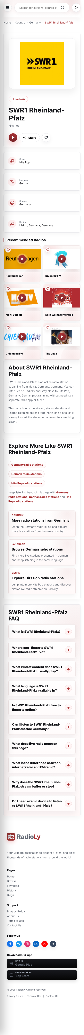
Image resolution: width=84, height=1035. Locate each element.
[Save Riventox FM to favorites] (47, 250)
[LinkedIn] (36, 944)
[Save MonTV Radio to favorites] (8, 288)
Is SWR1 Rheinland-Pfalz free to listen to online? (36, 707)
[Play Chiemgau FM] (22, 337)
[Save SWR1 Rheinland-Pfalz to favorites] (46, 137)
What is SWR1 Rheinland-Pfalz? (36, 631)
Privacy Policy (16, 911)
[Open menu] (8, 7)
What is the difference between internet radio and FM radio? (36, 765)
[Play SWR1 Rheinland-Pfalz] (13, 137)
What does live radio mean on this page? (34, 746)
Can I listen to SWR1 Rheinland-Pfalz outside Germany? (36, 726)
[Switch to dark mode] (76, 7)
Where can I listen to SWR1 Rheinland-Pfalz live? (32, 650)
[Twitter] (19, 944)
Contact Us (14, 925)
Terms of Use (15, 920)
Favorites (13, 885)
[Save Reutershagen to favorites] (8, 250)
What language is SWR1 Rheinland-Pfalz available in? (34, 688)
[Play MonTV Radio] (22, 298)
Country (20, 22)
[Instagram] (27, 944)
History (11, 890)
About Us (13, 916)
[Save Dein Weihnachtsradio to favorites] (47, 288)
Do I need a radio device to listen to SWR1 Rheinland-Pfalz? (37, 803)
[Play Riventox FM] (62, 259)
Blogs (10, 895)
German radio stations (26, 474)
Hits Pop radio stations (26, 483)
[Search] (62, 7)
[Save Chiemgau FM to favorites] (8, 327)
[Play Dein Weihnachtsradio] (62, 298)
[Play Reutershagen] (22, 259)
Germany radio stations (27, 464)
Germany (35, 22)
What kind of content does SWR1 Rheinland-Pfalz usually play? (37, 669)
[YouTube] (44, 944)
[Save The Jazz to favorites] (47, 327)
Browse (11, 881)
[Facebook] (10, 944)
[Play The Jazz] (62, 337)
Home (7, 22)
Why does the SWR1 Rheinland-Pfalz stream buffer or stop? (36, 784)
